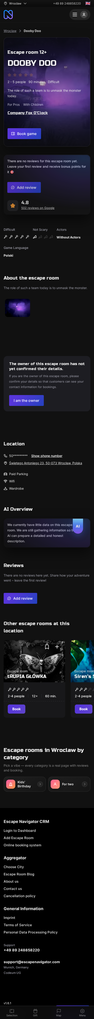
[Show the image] (17, 308)
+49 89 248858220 (67, 3)
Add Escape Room (19, 838)
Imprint (9, 918)
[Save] (47, 646)
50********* (18, 456)
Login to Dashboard (20, 830)
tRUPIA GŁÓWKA (26, 676)
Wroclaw (10, 31)
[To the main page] (8, 14)
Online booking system (22, 845)
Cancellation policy (20, 896)
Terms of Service (18, 925)
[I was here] (57, 646)
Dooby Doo (32, 31)
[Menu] (79, 14)
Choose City (14, 867)
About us (11, 881)
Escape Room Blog (19, 874)
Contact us (13, 888)
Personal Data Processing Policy (31, 932)
